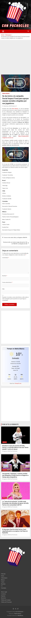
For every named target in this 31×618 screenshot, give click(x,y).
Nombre (4, 275)
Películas (3, 574)
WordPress (20, 615)
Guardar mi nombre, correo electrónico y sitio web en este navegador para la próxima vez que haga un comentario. (15, 298)
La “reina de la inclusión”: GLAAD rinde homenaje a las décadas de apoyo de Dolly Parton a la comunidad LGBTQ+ (15, 503)
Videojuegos (5, 93)
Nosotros (3, 598)
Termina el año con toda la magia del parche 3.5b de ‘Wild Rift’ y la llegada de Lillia (15, 243)
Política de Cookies (6, 600)
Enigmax (3, 596)
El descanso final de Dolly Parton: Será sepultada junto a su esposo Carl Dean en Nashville (15, 531)
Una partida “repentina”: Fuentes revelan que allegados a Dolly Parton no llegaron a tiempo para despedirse (15, 475)
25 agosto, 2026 (6, 451)
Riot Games (15, 108)
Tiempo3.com (18, 383)
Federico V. (14, 106)
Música (4, 442)
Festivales (3, 588)
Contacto (3, 594)
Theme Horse (17, 613)
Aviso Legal (4, 592)
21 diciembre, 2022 (6, 106)
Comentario (5, 257)
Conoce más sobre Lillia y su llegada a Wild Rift (15, 237)
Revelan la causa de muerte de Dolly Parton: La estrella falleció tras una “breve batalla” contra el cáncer (15, 447)
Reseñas (3, 584)
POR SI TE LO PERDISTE (10, 424)
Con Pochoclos (13, 451)
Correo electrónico (7, 282)
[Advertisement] (15, 58)
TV (2, 586)
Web (3, 289)
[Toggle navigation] (3, 31)
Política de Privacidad (6, 602)
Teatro (2, 582)
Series (2, 576)
